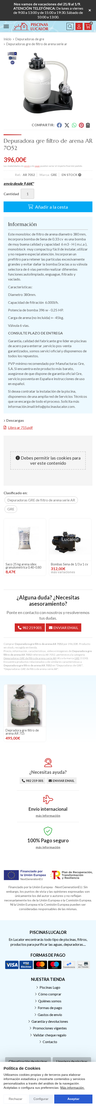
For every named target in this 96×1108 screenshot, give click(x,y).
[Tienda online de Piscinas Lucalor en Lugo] (30, 26)
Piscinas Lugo (50, 987)
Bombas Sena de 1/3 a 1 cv (69, 564)
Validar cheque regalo (49, 1035)
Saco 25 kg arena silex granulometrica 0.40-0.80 (23, 565)
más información (48, 815)
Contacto (50, 1042)
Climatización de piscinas (28, 1061)
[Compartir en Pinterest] (81, 125)
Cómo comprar (49, 994)
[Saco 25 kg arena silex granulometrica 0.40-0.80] (25, 539)
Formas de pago (50, 1007)
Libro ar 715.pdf (20, 427)
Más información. (72, 1087)
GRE (76, 658)
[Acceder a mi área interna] (79, 26)
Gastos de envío (50, 1014)
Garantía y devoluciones (49, 1021)
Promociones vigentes (50, 1028)
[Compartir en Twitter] (66, 125)
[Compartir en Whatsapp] (74, 125)
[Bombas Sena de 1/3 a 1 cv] (70, 539)
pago (37, 166)
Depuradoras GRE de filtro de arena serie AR (30, 658)
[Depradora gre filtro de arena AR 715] (25, 705)
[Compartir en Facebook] (59, 125)
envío (27, 166)
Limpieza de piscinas (72, 1061)
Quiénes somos (49, 1001)
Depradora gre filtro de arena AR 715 (22, 731)
